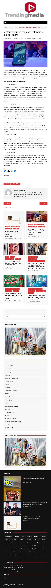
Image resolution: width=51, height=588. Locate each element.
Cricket (6, 375)
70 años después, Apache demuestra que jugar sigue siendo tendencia (13, 263)
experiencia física (10, 542)
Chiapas (36, 536)
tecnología (19, 555)
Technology (7, 415)
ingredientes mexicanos (10, 545)
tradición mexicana (36, 555)
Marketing (44, 548)
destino (21, 539)
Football (7, 387)
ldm (22, 548)
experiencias (20, 542)
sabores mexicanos (9, 555)
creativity (14, 539)
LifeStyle (12, 256)
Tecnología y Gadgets (36, 38)
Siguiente (43, 203)
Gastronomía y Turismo (10, 390)
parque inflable (29, 551)
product (37, 551)
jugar (45, 545)
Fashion (7, 384)
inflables (43, 542)
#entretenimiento (8, 536)
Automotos (7, 365)
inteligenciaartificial (32, 545)
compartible (43, 536)
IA (37, 542)
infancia (7, 256)
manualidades (35, 548)
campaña (29, 536)
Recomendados (9, 228)
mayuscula (7, 551)
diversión (29, 539)
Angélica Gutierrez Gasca (11, 267)
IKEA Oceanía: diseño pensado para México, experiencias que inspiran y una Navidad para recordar (33, 479)
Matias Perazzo (8, 38)
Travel (6, 424)
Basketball (7, 368)
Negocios (7, 403)
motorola (7, 183)
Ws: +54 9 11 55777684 (9, 569)
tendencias (26, 555)
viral (25, 558)
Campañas (8, 226)
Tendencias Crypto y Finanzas (12, 421)
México (15, 551)
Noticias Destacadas (27, 38)
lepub (27, 548)
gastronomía (30, 542)
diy (36, 539)
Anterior (8, 203)
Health (6, 393)
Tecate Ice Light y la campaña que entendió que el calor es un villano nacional (37, 297)
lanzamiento (15, 548)
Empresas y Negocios (39, 224)
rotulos (44, 551)
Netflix (21, 551)
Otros (6, 409)
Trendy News (16, 228)
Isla (40, 545)
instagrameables (21, 545)
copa (7, 539)
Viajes (44, 555)
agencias (17, 536)
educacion (43, 539)
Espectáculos (8, 381)
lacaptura (7, 548)
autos (23, 536)
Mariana (31, 270)
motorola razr (16, 183)
